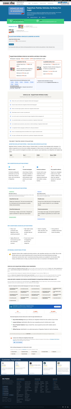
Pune (46, 390)
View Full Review (4, 373)
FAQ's (55, 383)
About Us (55, 381)
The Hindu (18, 383)
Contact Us (65, 0)
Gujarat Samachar (20, 396)
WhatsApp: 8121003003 (58, 0)
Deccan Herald (27, 384)
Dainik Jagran (19, 387)
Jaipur (41, 387)
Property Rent (6, 391)
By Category (34, 3)
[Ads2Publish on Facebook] (63, 407)
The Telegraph (27, 400)
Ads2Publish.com (7, 406)
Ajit (17, 397)
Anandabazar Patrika (28, 390)
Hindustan (18, 389)
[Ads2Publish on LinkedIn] (68, 407)
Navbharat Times (28, 399)
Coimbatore (37, 384)
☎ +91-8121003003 (18, 342)
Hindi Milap (18, 390)
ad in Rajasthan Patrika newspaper (37, 13)
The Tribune (19, 384)
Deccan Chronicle (28, 383)
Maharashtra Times (20, 399)
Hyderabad (42, 386)
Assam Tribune (19, 386)
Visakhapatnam (48, 391)
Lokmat (26, 393)
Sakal (17, 393)
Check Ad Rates (43, 3)
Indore (46, 386)
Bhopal (46, 381)
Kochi (46, 387)
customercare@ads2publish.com (48, 21)
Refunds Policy (56, 387)
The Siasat (26, 397)
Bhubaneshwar (37, 383)
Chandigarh (42, 383)
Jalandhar (36, 387)
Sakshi (26, 391)
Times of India (19, 381)
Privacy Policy (56, 386)
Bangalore (42, 381)
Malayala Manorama (20, 394)
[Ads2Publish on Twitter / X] (65, 407)
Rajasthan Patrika (28, 387)
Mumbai (46, 389)
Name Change (6, 393)
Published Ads (50, 3)
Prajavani (18, 400)
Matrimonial (6, 386)
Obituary (11, 394)
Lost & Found (6, 394)
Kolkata (36, 389)
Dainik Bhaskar (27, 386)
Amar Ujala (27, 389)
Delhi (41, 384)
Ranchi (36, 391)
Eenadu (18, 391)
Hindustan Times (28, 381)
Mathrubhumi (27, 394)
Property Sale (6, 389)
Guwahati (36, 386)
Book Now (11, 44)
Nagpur (36, 390)
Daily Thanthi (27, 396)
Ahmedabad (37, 381)
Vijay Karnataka (19, 401)
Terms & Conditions (57, 389)
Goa (46, 384)
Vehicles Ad (24, 349)
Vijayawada (42, 391)
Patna (41, 390)
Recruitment (6, 388)
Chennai (46, 383)
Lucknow (41, 389)
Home (29, 3)
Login (68, 0)
